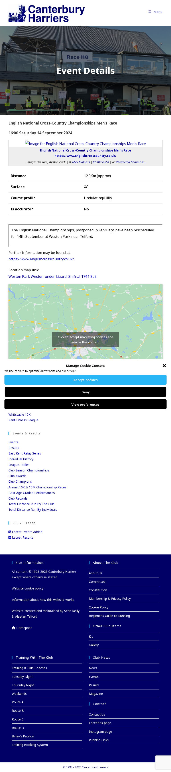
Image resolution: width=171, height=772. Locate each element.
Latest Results (22, 537)
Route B (18, 710)
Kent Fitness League (23, 420)
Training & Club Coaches (29, 668)
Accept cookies (85, 380)
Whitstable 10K (19, 414)
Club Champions (20, 481)
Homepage (23, 628)
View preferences (85, 404)
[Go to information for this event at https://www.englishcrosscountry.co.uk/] (85, 143)
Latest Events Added (26, 532)
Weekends (19, 693)
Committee (97, 581)
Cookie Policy (98, 607)
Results (13, 448)
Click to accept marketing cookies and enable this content (85, 339)
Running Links (99, 740)
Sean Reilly (71, 611)
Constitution (98, 590)
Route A (18, 702)
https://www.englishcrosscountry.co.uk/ (41, 259)
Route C (18, 719)
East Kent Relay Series (24, 453)
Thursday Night (23, 685)
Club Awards (17, 476)
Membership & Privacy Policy (110, 598)
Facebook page (100, 723)
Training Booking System (30, 745)
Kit (91, 636)
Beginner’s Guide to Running (109, 616)
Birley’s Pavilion (23, 736)
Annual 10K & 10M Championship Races (37, 487)
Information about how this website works (43, 600)
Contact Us (97, 714)
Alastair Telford (26, 616)
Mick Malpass (81, 162)
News (93, 668)
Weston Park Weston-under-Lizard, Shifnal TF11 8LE (52, 276)
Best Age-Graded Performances (31, 493)
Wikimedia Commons (130, 162)
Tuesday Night (22, 676)
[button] (164, 365)
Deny (85, 392)
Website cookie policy (27, 588)
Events (13, 442)
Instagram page (100, 731)
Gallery (94, 645)
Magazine (96, 693)
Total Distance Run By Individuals (32, 509)
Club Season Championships (28, 470)
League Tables (18, 465)
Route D (18, 728)
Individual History (20, 459)
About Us (95, 573)
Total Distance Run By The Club (31, 504)
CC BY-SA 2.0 (101, 162)
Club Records (17, 498)
